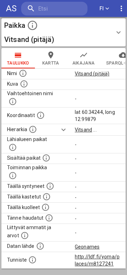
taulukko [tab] (18, 63)
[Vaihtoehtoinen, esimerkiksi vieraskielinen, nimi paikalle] (12, 101)
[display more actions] (121, 9)
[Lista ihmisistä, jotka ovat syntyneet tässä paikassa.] (50, 186)
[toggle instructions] (32, 25)
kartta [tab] (50, 63)
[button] (63, 32)
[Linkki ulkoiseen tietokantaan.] (40, 246)
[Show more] (63, 129)
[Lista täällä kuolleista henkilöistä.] (45, 207)
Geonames (87, 247)
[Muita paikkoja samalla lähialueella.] (12, 147)
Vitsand (83, 130)
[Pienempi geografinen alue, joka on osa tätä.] (46, 158)
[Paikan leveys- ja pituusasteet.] (40, 115)
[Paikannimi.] (23, 73)
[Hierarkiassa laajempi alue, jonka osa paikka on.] (32, 129)
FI (101, 8)
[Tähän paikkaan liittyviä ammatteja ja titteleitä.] (24, 235)
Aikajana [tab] (83, 63)
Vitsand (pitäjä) (92, 74)
